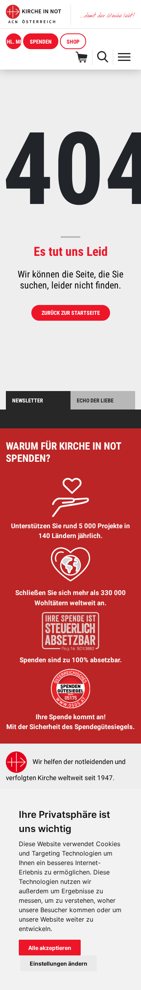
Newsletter (27, 400)
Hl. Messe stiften (14, 42)
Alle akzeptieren (49, 947)
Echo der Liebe (95, 400)
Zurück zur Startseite (71, 313)
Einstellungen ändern (58, 963)
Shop (73, 42)
